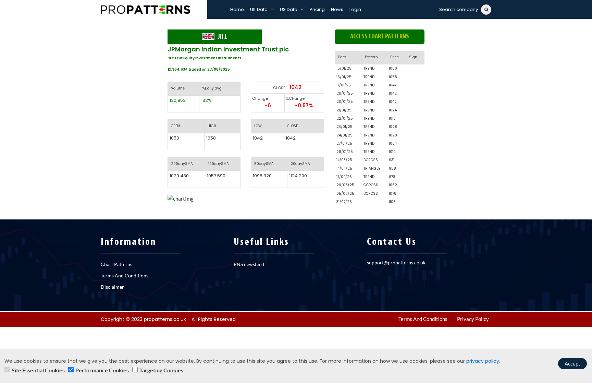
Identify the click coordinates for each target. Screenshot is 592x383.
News (337, 9)
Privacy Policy (473, 319)
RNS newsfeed (249, 264)
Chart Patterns (116, 264)
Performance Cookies (102, 370)
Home (237, 9)
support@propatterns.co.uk (396, 262)
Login (355, 9)
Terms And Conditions (124, 275)
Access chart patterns (379, 36)
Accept (572, 363)
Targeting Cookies (161, 370)
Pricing (317, 9)
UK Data (259, 9)
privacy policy (482, 361)
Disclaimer (112, 287)
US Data (288, 9)
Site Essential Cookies (38, 370)
